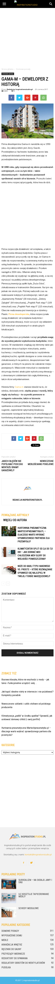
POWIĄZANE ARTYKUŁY (15, 515)
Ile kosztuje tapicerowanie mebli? (33, 895)
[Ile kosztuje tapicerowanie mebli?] (8, 898)
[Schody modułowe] (8, 912)
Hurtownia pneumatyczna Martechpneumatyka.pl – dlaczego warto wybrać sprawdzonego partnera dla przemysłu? (34, 535)
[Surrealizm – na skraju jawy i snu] (8, 884)
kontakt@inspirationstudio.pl (38, 854)
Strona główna (7, 69)
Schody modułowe (28, 908)
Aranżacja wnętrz (11, 944)
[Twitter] (31, 863)
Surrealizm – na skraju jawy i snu (35, 881)
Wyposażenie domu (11, 935)
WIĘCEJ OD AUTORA (15, 520)
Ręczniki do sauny (11, 949)
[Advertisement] (27, 37)
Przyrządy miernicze (13, 953)
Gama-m (19, 387)
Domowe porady (7, 74)
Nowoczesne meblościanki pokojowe (41, 463)
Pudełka (6, 967)
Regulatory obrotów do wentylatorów (23, 962)
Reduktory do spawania (14, 958)
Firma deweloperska (19, 314)
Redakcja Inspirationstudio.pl (20, 89)
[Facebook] (24, 863)
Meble (4, 940)
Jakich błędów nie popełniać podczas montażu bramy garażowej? (12, 466)
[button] (51, 4)
